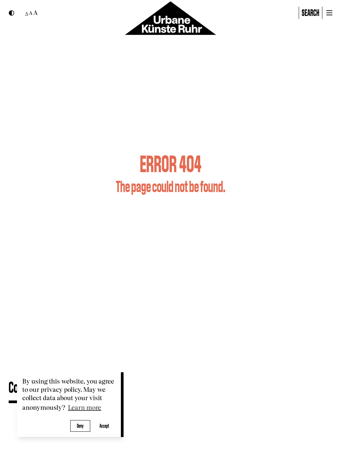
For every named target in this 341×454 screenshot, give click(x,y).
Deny (80, 426)
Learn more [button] (84, 407)
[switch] (11, 13)
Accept (104, 426)
